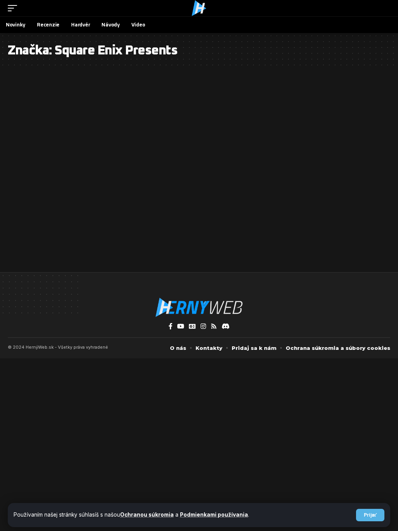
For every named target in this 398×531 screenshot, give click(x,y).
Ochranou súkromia (147, 515)
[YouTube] (180, 326)
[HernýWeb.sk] (199, 8)
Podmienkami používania (214, 515)
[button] (370, 515)
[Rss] (214, 326)
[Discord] (225, 326)
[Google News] (192, 326)
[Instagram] (203, 326)
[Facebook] (171, 326)
